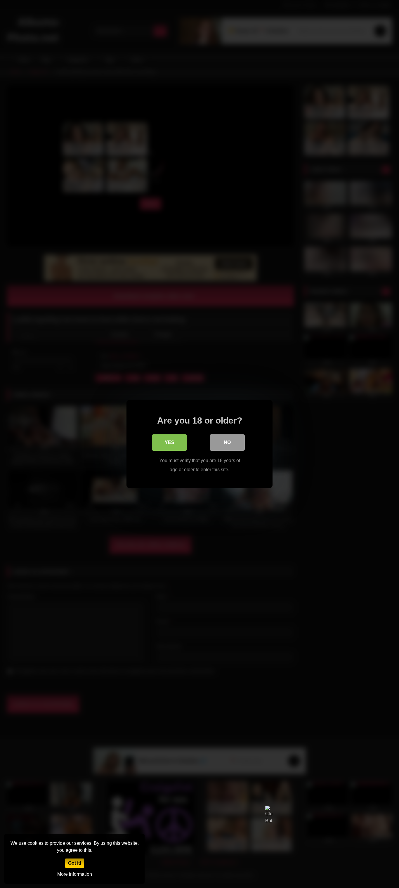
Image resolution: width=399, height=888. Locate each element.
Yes (169, 442)
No (227, 442)
